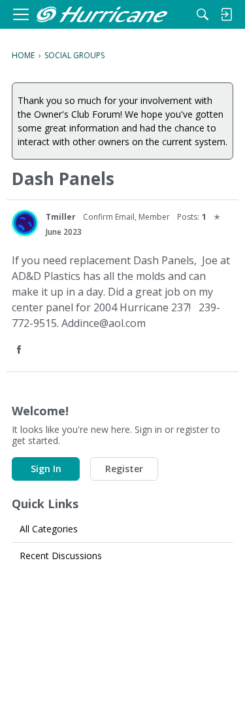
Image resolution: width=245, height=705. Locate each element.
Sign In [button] (46, 468)
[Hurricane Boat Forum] (102, 15)
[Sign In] (226, 14)
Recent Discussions (61, 555)
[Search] (202, 14)
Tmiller (61, 216)
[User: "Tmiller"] (25, 223)
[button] (20, 350)
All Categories (49, 529)
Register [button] (124, 468)
